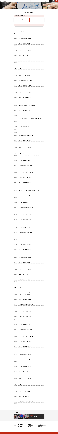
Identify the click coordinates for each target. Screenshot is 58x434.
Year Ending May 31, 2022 (18, 29)
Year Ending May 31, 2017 (29, 31)
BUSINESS (32, 1)
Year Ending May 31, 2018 (22, 31)
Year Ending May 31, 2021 (25, 29)
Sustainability (44, 1)
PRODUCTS (37, 1)
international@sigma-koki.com (22, 430)
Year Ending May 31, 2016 (36, 31)
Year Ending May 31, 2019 (40, 29)
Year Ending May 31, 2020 (32, 29)
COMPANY (28, 1)
